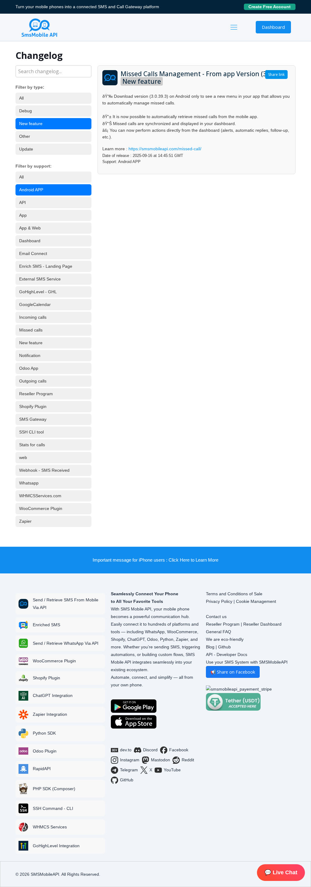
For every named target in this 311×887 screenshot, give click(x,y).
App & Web (30, 228)
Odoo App (28, 368)
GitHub (126, 779)
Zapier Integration (50, 714)
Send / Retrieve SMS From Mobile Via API (65, 603)
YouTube (172, 769)
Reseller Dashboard (262, 624)
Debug (25, 110)
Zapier (25, 521)
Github (224, 646)
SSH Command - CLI (53, 808)
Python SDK (44, 733)
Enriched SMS (46, 624)
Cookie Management (256, 601)
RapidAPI (42, 768)
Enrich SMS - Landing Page (45, 266)
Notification (29, 355)
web (23, 457)
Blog (210, 646)
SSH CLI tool (31, 432)
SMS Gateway (32, 419)
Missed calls (31, 330)
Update (26, 149)
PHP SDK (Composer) (54, 788)
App (23, 215)
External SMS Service (40, 279)
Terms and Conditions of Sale (234, 593)
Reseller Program (36, 393)
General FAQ (218, 631)
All (21, 98)
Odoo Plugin (44, 751)
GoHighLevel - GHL (38, 291)
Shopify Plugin (32, 406)
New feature (31, 123)
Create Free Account (272, 6)
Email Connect (33, 253)
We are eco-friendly (225, 639)
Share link (276, 74)
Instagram (129, 759)
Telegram (129, 769)
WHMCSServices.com (40, 495)
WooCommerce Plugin (40, 508)
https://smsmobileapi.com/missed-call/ (164, 148)
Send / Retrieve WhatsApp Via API (65, 643)
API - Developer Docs (226, 654)
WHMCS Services (50, 826)
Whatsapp (29, 483)
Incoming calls (32, 317)
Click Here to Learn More (193, 559)
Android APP (31, 189)
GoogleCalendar (35, 304)
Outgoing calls (32, 381)
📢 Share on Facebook (232, 672)
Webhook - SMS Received (44, 470)
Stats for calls (32, 444)
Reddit (188, 759)
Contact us (216, 616)
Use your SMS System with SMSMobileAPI (247, 662)
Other (24, 136)
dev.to (126, 749)
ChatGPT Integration (53, 695)
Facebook (178, 749)
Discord (150, 749)
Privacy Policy (219, 601)
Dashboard (273, 27)
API (22, 202)
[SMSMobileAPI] (39, 27)
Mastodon (160, 759)
